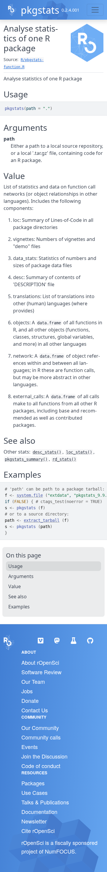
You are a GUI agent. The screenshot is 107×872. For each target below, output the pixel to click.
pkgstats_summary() (26, 459)
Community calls (41, 737)
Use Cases (34, 792)
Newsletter (34, 821)
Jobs (27, 691)
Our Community (40, 727)
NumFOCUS (60, 851)
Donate (30, 700)
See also (17, 596)
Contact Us (34, 710)
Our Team (33, 681)
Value (14, 586)
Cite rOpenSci (38, 830)
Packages (33, 783)
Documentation (39, 811)
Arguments (21, 576)
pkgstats (40, 10)
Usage (15, 566)
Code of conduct (40, 766)
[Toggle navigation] (95, 10)
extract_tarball (41, 520)
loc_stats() (79, 452)
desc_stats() (47, 452)
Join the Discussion (44, 756)
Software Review (41, 672)
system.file (30, 495)
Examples (19, 606)
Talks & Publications (45, 802)
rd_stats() (64, 459)
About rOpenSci (40, 662)
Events (29, 746)
